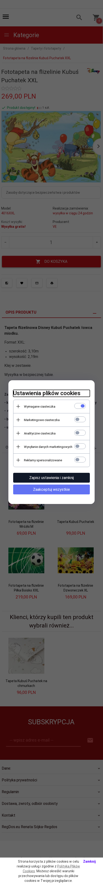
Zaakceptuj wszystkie (51, 489)
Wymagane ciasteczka (39, 406)
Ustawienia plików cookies (46, 393)
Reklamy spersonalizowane (43, 460)
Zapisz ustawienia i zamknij (51, 477)
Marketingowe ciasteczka (42, 420)
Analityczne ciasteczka (40, 433)
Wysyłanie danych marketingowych (48, 447)
